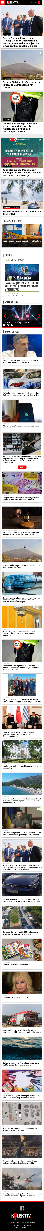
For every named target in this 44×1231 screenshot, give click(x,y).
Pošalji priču (33, 2)
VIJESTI (13, 221)
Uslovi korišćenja (14, 1223)
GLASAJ (22, 467)
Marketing (25, 1223)
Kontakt (32, 1223)
